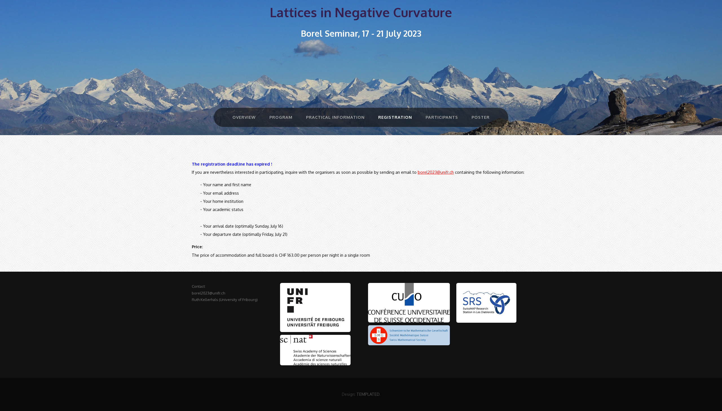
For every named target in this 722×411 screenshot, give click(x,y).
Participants (442, 117)
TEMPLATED (367, 394)
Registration (395, 117)
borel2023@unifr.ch (436, 172)
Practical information (335, 117)
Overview (244, 117)
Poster (481, 117)
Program (280, 117)
